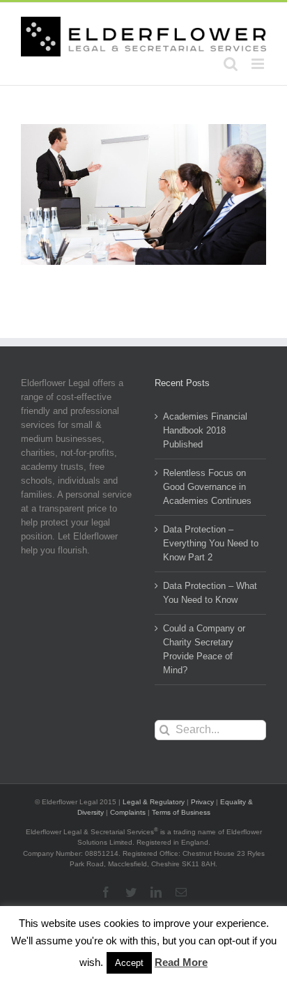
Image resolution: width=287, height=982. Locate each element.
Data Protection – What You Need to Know (210, 593)
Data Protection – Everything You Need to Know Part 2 (210, 543)
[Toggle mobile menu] (258, 63)
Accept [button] (129, 963)
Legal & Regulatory (154, 802)
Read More (181, 962)
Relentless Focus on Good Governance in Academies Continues (207, 487)
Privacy (202, 802)
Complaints (128, 812)
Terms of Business (181, 812)
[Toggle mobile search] (231, 63)
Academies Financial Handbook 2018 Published (205, 430)
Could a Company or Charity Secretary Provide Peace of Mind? (204, 649)
